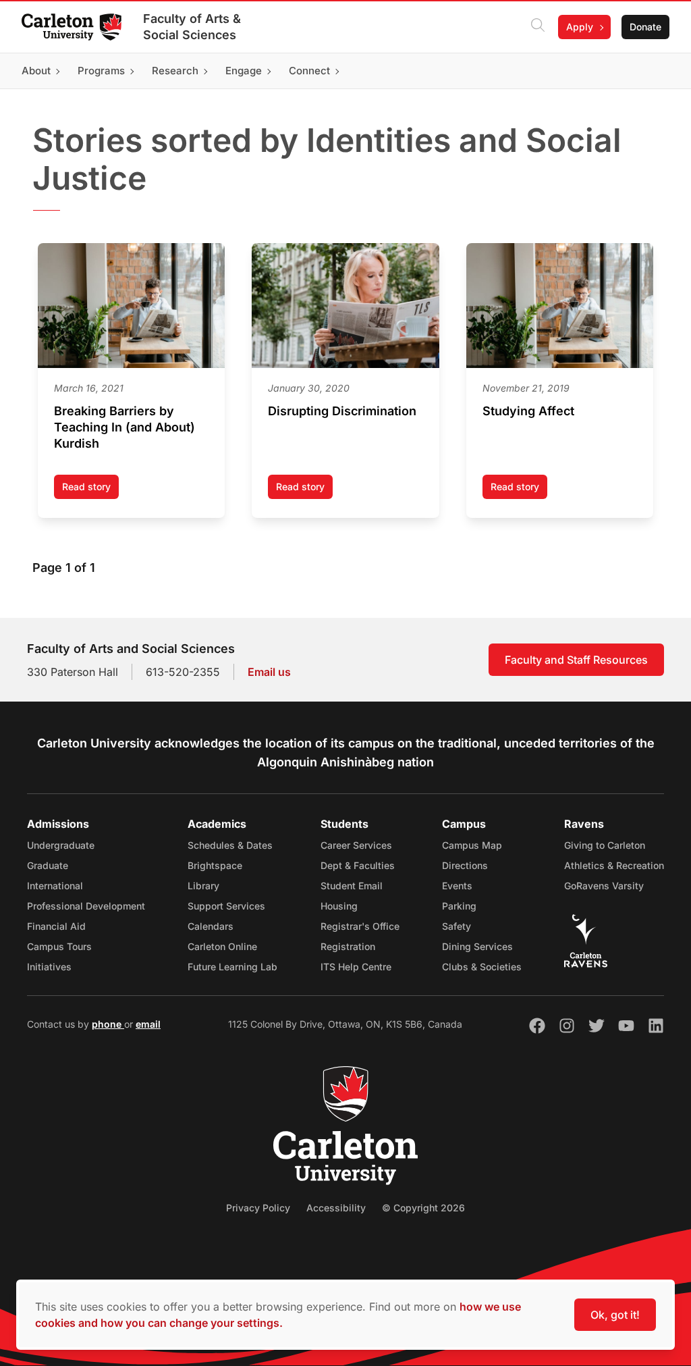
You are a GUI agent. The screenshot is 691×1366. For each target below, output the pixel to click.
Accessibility (336, 1207)
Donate (645, 26)
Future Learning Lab (232, 966)
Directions (465, 865)
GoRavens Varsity (604, 885)
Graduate (47, 865)
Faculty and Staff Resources (576, 659)
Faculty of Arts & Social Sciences (192, 26)
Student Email (352, 885)
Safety (456, 926)
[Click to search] (538, 27)
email (148, 1024)
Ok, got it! (615, 1314)
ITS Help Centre (356, 966)
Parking (459, 906)
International (55, 885)
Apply (579, 26)
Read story (90, 490)
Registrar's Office (360, 926)
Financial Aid (56, 926)
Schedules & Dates (230, 845)
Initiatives (49, 966)
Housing (339, 906)
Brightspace (215, 865)
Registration (348, 946)
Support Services (226, 906)
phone (108, 1024)
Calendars (210, 926)
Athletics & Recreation (614, 865)
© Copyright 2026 (423, 1207)
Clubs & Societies (482, 966)
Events (457, 885)
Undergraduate (60, 845)
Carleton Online (222, 946)
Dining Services (477, 946)
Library (203, 885)
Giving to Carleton (604, 845)
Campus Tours (59, 946)
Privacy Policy (258, 1207)
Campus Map (472, 845)
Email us (269, 672)
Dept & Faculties (358, 865)
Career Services (356, 845)
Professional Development (86, 906)
